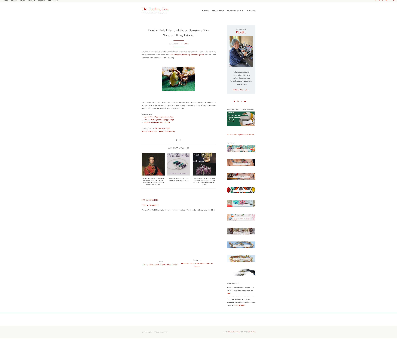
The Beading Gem (155, 9)
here (228, 293)
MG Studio (251, 332)
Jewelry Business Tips (167, 131)
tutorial (205, 11)
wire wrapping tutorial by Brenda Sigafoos (186, 55)
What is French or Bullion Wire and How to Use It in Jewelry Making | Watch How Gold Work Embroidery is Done (153, 181)
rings (186, 43)
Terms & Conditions (160, 332)
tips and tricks (218, 11)
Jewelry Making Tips (149, 131)
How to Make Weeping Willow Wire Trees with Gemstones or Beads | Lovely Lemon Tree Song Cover (204, 181)
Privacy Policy (147, 332)
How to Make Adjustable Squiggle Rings (159, 120)
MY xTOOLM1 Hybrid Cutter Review (240, 134)
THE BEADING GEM (162, 128)
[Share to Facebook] (176, 140)
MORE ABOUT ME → (241, 90)
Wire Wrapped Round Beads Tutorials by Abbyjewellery (178, 179)
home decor (250, 11)
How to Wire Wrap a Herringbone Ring (158, 117)
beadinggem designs (235, 11)
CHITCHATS (240, 305)
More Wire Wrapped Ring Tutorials (157, 122)
